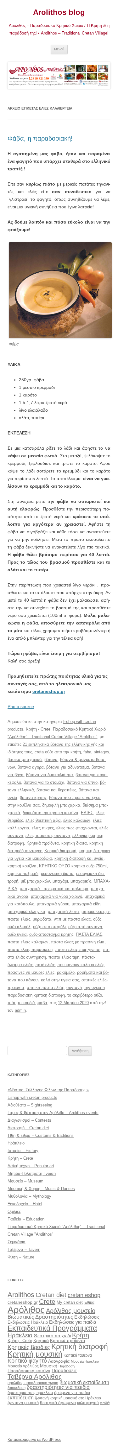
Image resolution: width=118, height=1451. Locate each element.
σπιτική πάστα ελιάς (45, 987)
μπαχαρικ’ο (80, 881)
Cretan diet (51, 1294)
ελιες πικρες (43, 828)
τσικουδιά (26, 1002)
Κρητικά (41, 1340)
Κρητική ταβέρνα (78, 1355)
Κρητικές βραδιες (29, 1347)
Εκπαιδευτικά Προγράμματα (52, 1328)
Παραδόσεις (64, 1370)
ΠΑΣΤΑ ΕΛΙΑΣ (89, 934)
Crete (47, 1301)
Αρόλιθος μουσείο (70, 1310)
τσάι (11, 1002)
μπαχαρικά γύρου (53, 904)
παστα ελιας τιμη (63, 957)
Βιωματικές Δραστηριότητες (40, 1317)
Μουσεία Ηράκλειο (85, 1361)
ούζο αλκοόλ (19, 926)
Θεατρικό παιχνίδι (52, 1335)
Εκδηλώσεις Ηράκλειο (28, 1322)
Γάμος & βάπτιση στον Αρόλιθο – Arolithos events (53, 1112)
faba (87, 752)
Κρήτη (80, 1335)
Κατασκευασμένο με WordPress (34, 1439)
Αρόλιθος (26, 1309)
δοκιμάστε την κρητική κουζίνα (50, 812)
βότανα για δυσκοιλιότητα (49, 774)
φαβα (42, 1002)
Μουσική (48, 1365)
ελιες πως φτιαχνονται (76, 828)
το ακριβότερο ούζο (84, 995)
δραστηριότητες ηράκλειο (30, 1392)
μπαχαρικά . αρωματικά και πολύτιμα (54, 888)
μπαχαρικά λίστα (63, 911)
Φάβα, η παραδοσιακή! (40, 138)
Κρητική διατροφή (60, 850)
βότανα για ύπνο (82, 782)
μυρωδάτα (42, 919)
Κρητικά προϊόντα (42, 843)
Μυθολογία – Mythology (29, 1196)
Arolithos (21, 1295)
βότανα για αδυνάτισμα (67, 767)
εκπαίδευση (21, 1397)
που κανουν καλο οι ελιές (80, 964)
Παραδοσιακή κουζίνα (29, 1370)
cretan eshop (84, 1295)
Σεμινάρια (16, 1241)
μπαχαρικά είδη (86, 904)
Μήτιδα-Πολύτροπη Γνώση (32, 1173)
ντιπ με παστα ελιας (72, 919)
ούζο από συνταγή (85, 926)
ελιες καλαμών (76, 820)
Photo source (21, 706)
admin (20, 1010)
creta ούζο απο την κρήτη (58, 752)
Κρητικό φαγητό (27, 1360)
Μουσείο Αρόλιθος (23, 1366)
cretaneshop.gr (48, 691)
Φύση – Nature (21, 1257)
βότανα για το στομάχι (44, 782)
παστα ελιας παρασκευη (30, 949)
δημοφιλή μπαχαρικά (61, 805)
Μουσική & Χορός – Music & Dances (41, 1188)
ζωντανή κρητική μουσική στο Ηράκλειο (68, 1398)
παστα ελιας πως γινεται (77, 949)
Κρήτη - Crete (38, 729)
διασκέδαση (16, 1388)
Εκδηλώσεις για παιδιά (72, 1322)
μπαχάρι (60, 881)
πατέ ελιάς (45, 964)
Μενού (59, 49)
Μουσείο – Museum (25, 1181)
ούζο (97, 919)
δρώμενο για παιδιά (72, 1392)
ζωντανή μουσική (23, 1402)
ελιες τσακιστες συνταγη (47, 835)
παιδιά (105, 1403)
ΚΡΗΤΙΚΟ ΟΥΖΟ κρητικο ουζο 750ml (73, 866)
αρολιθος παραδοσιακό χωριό (33, 1383)
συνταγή (74, 987)
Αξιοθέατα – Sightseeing (30, 1105)
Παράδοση (67, 1366)
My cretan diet (70, 1302)
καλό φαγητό (88, 1403)
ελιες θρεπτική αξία (43, 820)
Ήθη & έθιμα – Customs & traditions (41, 1135)
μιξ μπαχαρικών (35, 881)
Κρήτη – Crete (20, 1158)
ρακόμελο (66, 972)
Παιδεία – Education (26, 1219)
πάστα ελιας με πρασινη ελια (77, 942)
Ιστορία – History (23, 1150)
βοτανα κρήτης (33, 797)
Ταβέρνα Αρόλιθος (35, 1376)
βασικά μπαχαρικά (25, 759)
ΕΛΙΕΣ (87, 812)
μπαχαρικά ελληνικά (26, 911)
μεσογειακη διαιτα (57, 873)
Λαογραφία (59, 1361)
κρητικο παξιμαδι (23, 873)
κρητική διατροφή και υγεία (79, 858)
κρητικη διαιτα (74, 843)
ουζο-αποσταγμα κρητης (51, 934)
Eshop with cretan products (32, 1097)
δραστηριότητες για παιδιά (58, 1387)
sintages (101, 752)
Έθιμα (89, 1302)
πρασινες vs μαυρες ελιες (31, 972)
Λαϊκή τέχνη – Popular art (31, 1165)
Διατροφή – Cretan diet (28, 1127)
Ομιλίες (14, 1211)
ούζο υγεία (17, 934)
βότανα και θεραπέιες (56, 790)
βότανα (51, 759)
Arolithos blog (59, 12)
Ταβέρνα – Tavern (24, 1249)
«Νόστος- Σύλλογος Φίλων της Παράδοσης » (48, 1089)
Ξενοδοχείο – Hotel (25, 1203)
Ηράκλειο (16, 1143)
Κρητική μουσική (35, 1354)
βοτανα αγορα (31, 767)
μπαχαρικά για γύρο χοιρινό (56, 896)
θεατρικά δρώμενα (58, 1402)
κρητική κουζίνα (22, 866)
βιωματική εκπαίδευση (84, 1382)
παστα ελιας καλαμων (28, 942)
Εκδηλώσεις (86, 1317)
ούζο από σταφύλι (49, 926)
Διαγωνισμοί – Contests (29, 1120)
